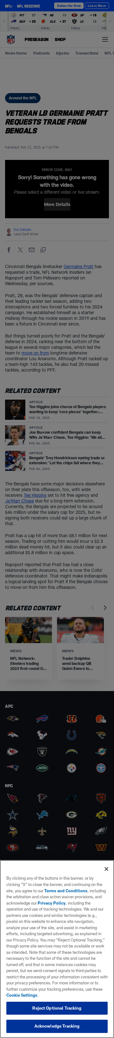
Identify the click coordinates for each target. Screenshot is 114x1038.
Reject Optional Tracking (56, 1008)
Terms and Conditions (65, 890)
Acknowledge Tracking (57, 1026)
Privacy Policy (52, 903)
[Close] (106, 869)
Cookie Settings (21, 995)
